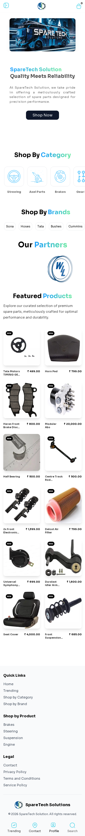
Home (8, 684)
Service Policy (15, 785)
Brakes (8, 724)
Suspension (13, 738)
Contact (10, 765)
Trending (10, 691)
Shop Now (42, 115)
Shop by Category (18, 697)
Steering (10, 731)
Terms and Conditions (21, 778)
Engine (9, 744)
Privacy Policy (14, 772)
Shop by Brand (15, 704)
